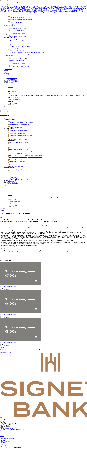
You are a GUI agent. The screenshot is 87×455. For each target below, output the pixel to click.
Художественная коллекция (24, 12)
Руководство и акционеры (52, 11)
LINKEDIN (2, 442)
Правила (2, 436)
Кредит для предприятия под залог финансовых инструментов (63, 8)
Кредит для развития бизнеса (31, 8)
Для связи (45, 12)
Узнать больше (20, 17)
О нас (17, 11)
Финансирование (46, 7)
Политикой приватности (31, 451)
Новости (14, 11)
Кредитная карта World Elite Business (7, 9)
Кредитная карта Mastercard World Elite (35, 6)
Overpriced (12, 448)
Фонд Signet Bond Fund (5, 7)
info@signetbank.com (15, 99)
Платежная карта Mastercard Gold (49, 6)
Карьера (2, 430)
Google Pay (63, 6)
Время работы (50, 12)
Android (15, 420)
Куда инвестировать (8, 69)
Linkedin (9, 256)
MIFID (1, 437)
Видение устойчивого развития (12, 81)
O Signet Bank (21, 11)
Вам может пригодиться (65, 7)
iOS (12, 420)
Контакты (32, 12)
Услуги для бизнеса (13, 8)
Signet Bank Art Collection (5, 432)
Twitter (5, 256)
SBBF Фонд (9, 11)
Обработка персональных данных (7, 438)
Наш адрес (41, 12)
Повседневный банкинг (15, 6)
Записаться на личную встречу (13, 2)
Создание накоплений (69, 6)
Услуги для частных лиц (5, 6)
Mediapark (18, 448)
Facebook (2, 256)
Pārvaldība (29, 11)
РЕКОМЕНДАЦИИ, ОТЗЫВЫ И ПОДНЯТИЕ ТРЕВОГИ (12, 429)
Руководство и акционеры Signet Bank (38, 11)
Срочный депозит (38, 7)
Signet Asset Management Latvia (74, 11)
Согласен (7, 453)
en (1, 108)
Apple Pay (58, 6)
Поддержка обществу (14, 12)
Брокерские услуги (14, 7)
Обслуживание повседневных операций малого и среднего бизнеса (29, 9)
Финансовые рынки (4, 289)
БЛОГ (54, 12)
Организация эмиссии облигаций (43, 8)
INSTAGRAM (3, 445)
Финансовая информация (63, 11)
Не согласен (2, 453)
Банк (1, 217)
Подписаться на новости (24, 112)
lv (0, 108)
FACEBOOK (3, 444)
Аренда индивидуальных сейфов (77, 7)
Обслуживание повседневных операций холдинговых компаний (56, 9)
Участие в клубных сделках (80, 6)
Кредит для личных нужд (55, 7)
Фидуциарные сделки (4, 8)
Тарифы (2, 435)
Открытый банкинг (4, 439)
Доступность (3, 440)
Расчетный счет (23, 6)
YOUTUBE (2, 443)
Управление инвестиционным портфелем (26, 7)
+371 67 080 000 (14, 97)
